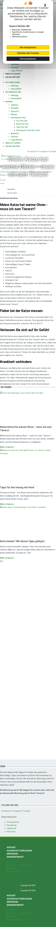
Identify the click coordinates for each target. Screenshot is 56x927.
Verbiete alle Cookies (28, 53)
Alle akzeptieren (28, 47)
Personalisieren (28, 58)
